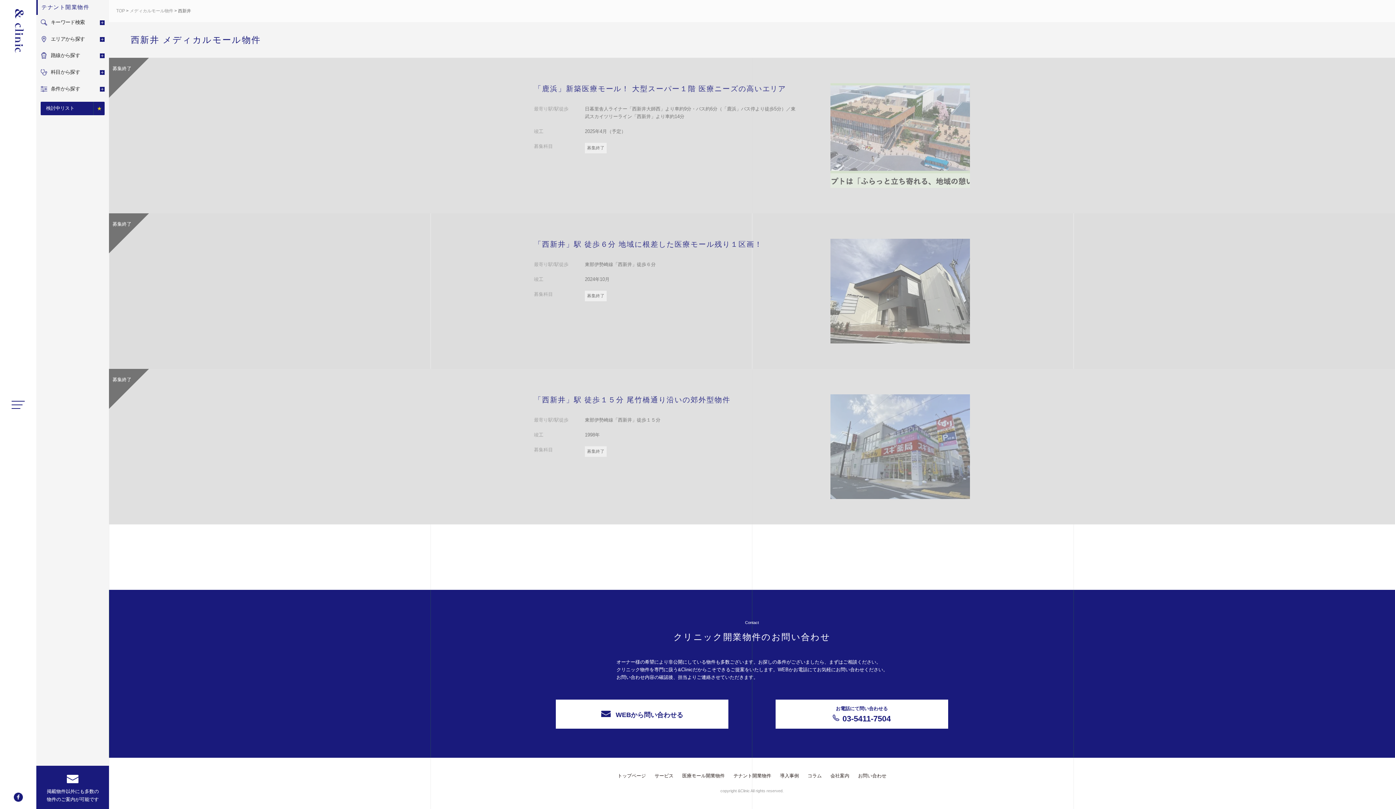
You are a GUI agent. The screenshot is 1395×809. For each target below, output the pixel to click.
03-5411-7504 (863, 714)
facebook (18, 797)
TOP (120, 10)
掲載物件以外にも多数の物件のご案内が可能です (73, 795)
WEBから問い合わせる (649, 715)
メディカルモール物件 (151, 10)
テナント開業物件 (752, 775)
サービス (664, 775)
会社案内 (839, 775)
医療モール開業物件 (703, 775)
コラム (815, 775)
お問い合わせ (872, 775)
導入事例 (789, 775)
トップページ (632, 775)
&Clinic (18, 31)
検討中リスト (60, 108)
